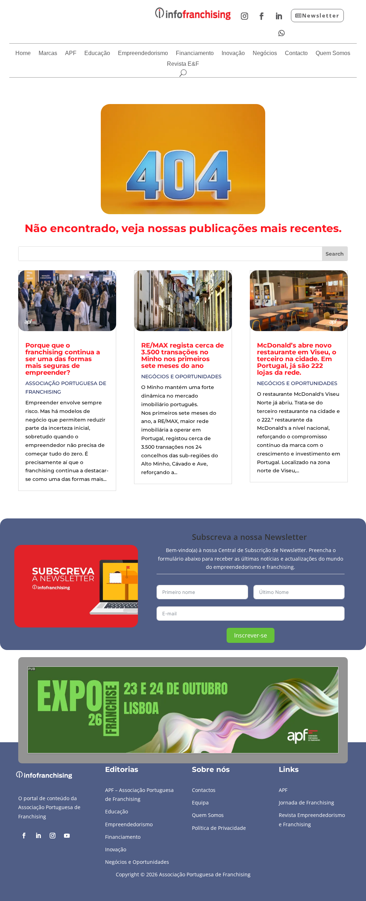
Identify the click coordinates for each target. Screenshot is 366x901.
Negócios (265, 53)
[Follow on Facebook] (261, 16)
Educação (97, 53)
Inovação (233, 53)
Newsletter (321, 15)
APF (70, 53)
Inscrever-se (250, 635)
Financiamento (195, 53)
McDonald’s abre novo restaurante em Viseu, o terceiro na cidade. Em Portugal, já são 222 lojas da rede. (296, 358)
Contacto (296, 53)
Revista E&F (183, 64)
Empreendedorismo (143, 53)
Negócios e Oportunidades (181, 376)
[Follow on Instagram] (244, 16)
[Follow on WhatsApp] (281, 33)
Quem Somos (333, 53)
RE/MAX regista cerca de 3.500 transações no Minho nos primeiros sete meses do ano (182, 355)
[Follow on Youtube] (67, 835)
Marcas (48, 53)
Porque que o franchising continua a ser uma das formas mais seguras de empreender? (62, 358)
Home (23, 53)
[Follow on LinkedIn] (279, 16)
